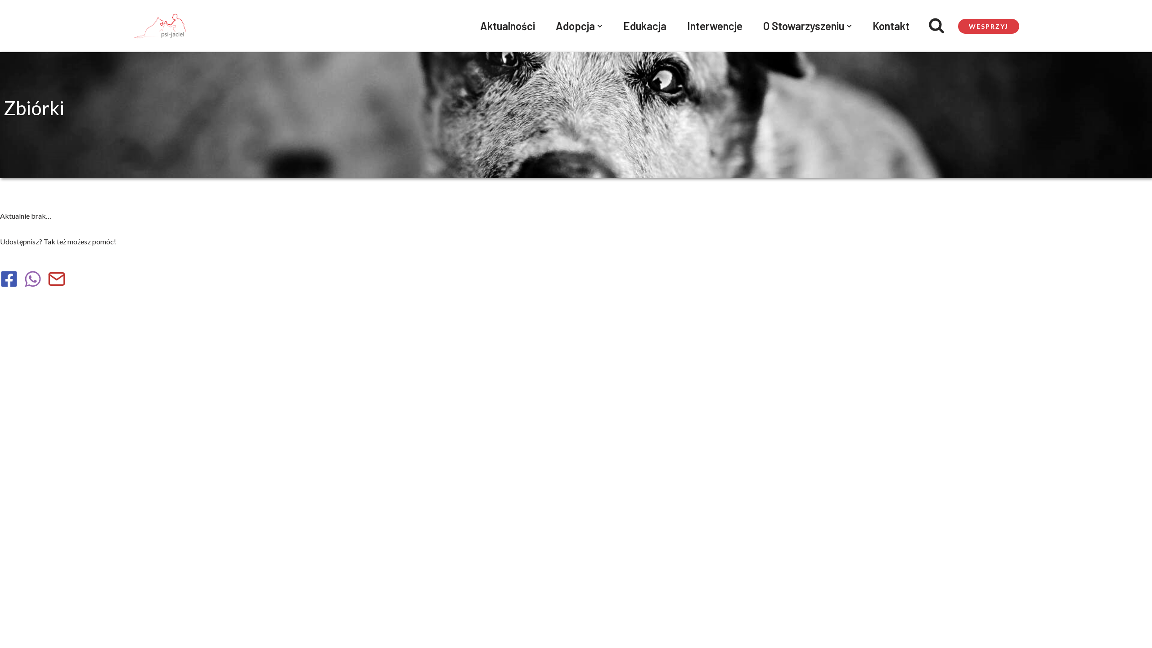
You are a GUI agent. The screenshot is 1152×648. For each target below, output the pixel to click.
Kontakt (891, 25)
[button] (600, 26)
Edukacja (644, 25)
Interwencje (714, 25)
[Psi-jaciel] (160, 26)
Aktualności (507, 25)
